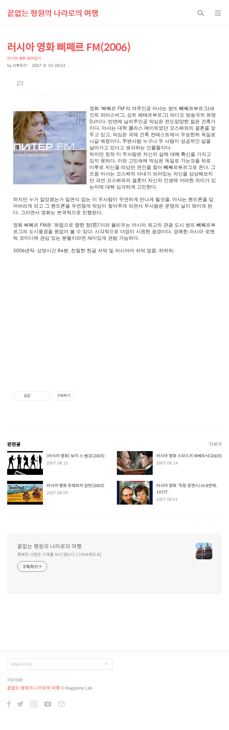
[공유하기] (35, 395)
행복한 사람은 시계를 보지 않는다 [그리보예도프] (59, 554)
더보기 (215, 443)
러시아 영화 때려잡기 (24, 58)
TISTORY (15, 680)
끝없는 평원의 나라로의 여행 (52, 13)
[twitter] (20, 705)
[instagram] (34, 705)
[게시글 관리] (43, 395)
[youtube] (47, 705)
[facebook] (8, 705)
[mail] (61, 705)
